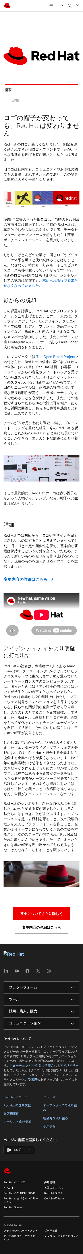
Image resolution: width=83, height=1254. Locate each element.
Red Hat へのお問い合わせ (19, 1193)
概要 (8, 90)
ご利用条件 (51, 1231)
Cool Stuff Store (54, 1198)
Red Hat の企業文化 (17, 1105)
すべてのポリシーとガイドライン (21, 1238)
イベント (9, 1188)
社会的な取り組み (55, 1118)
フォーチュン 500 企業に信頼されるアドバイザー (44, 1066)
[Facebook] (27, 972)
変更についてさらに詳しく (41, 913)
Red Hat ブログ (53, 1193)
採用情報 (49, 1127)
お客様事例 (11, 1114)
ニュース (49, 1097)
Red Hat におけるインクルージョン (21, 1200)
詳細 (15, 100)
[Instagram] (48, 972)
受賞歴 (32, 1080)
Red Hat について (16, 1097)
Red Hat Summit (13, 1207)
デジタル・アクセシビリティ (61, 1236)
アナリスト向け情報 (17, 1122)
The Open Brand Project (55, 356)
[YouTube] (16, 972)
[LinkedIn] (6, 972)
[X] (38, 972)
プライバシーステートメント (21, 1231)
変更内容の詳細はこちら (26, 579)
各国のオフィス (53, 1188)
